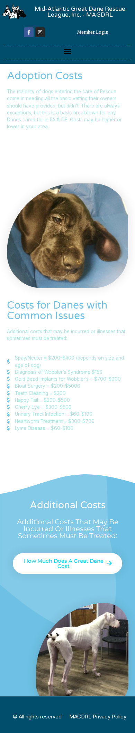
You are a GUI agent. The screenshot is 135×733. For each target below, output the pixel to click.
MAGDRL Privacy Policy (97, 716)
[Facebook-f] (29, 32)
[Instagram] (40, 32)
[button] (67, 51)
